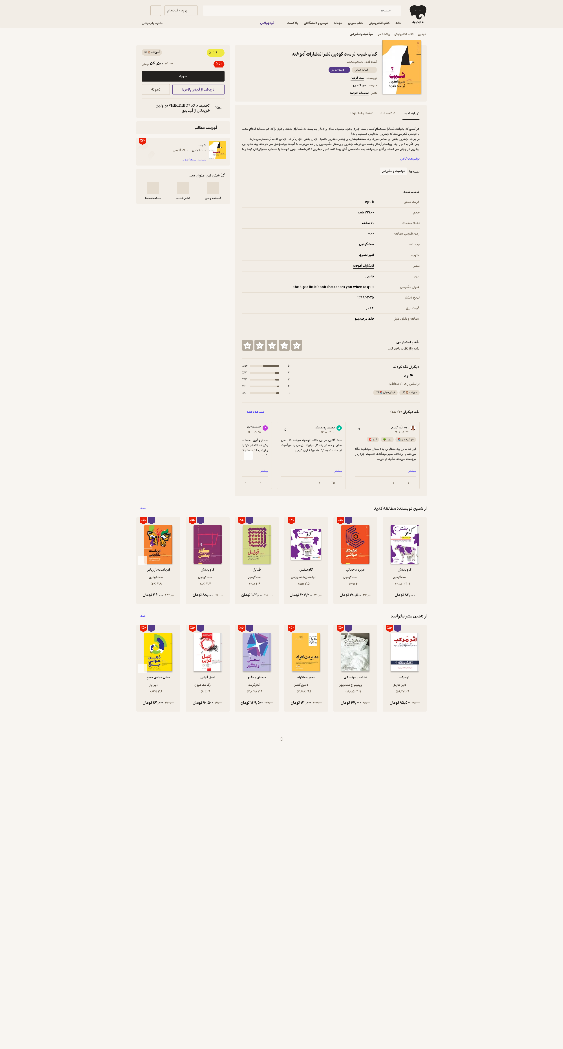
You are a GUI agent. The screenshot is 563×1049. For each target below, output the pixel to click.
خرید (183, 76)
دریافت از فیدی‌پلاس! (198, 90)
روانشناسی (383, 34)
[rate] (296, 345)
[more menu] (244, 93)
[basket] (155, 10)
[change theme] (141, 10)
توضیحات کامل (410, 158)
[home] (417, 14)
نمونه (156, 90)
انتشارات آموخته (359, 93)
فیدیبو (422, 34)
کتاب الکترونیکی (403, 34)
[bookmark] (255, 93)
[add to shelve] (213, 188)
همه (143, 508)
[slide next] (248, 455)
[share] (276, 93)
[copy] (146, 108)
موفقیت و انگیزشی (361, 34)
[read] (153, 188)
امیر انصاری (359, 85)
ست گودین (357, 78)
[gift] (265, 93)
